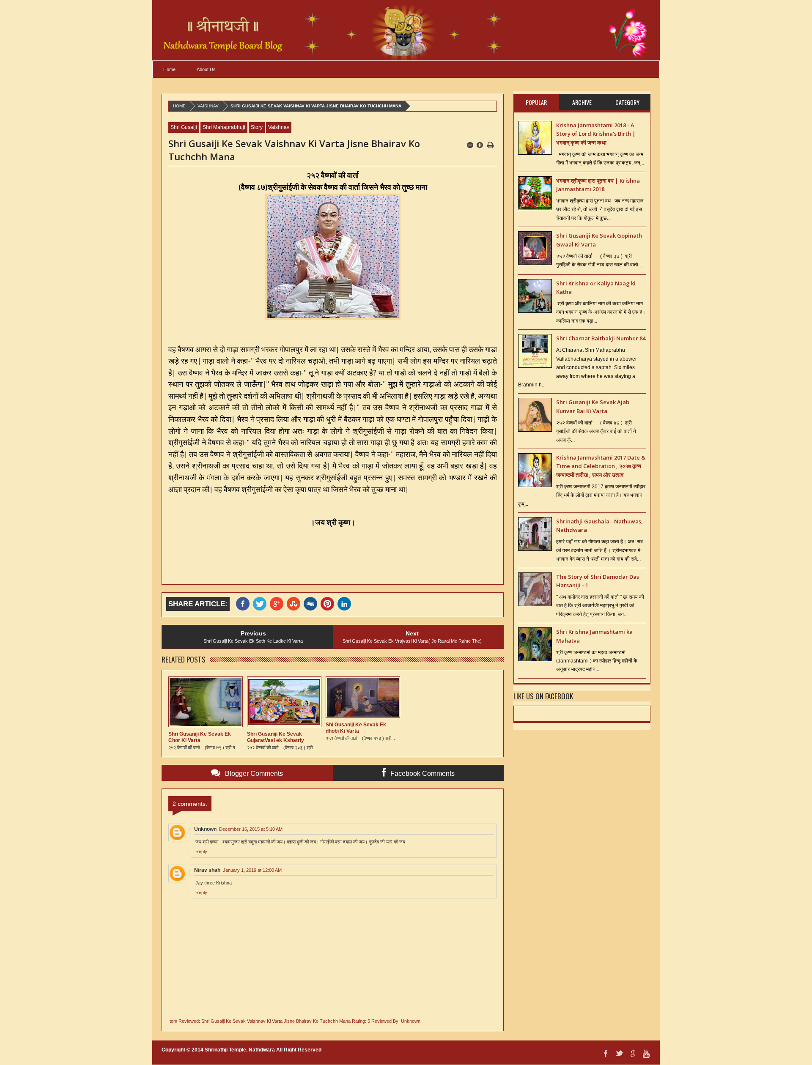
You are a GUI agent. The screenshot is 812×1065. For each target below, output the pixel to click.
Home (169, 69)
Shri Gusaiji (183, 127)
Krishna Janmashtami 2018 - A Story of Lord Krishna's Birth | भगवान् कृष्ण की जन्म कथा (596, 133)
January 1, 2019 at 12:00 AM (252, 870)
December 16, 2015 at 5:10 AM (251, 829)
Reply (201, 851)
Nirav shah (207, 870)
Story (257, 127)
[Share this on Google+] (278, 604)
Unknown (205, 829)
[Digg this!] (312, 604)
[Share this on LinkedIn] (345, 604)
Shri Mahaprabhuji (224, 127)
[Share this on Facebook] (244, 604)
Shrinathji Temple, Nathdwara (240, 1050)
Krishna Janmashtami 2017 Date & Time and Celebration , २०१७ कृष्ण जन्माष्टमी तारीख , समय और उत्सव (600, 466)
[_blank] (261, 604)
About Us (206, 69)
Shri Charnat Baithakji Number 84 (600, 338)
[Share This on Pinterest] (329, 604)
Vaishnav (208, 106)
